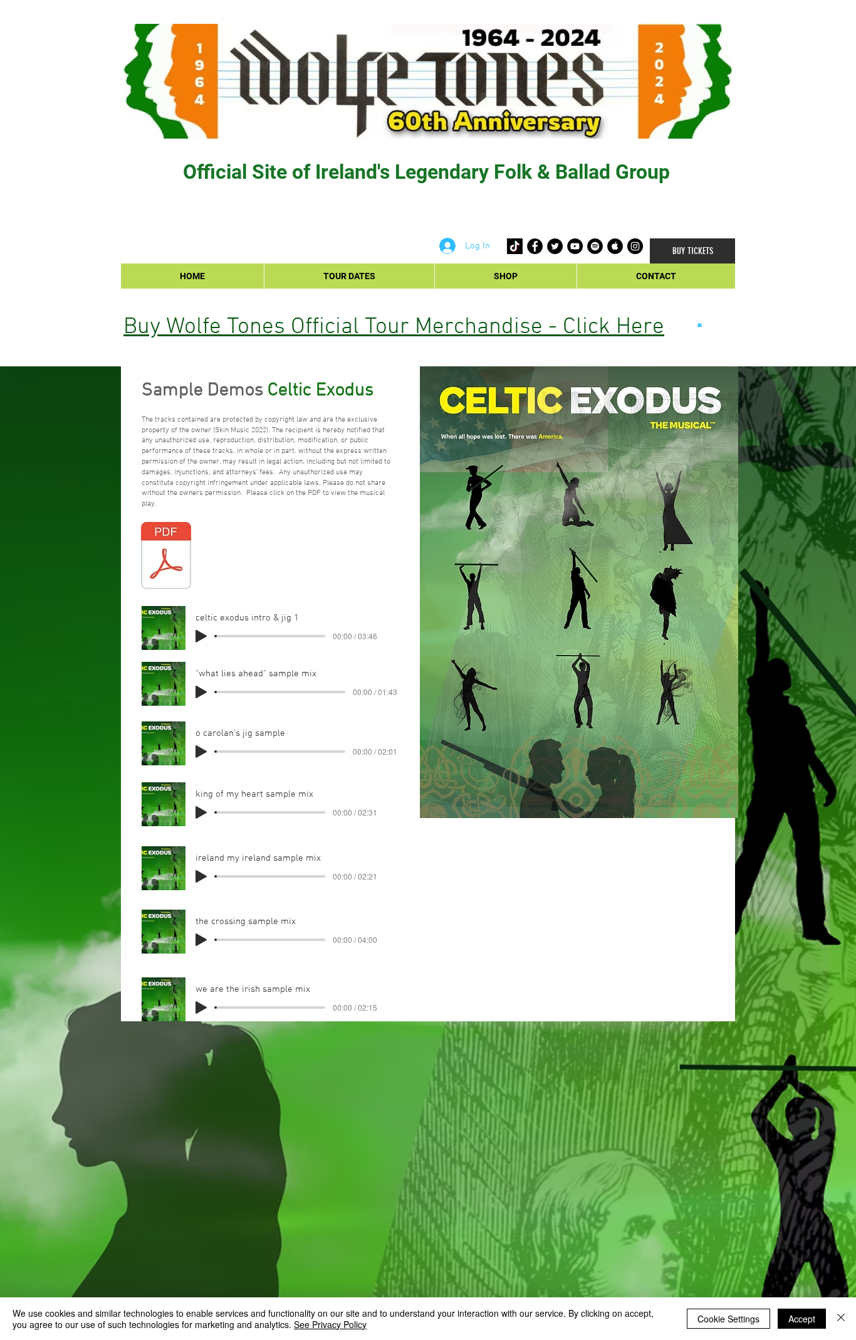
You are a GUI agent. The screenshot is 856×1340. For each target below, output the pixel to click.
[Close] (840, 1318)
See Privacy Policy (330, 1324)
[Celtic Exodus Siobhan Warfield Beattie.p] (166, 557)
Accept (801, 1318)
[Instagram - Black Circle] (635, 246)
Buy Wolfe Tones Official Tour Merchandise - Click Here (393, 327)
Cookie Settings (728, 1318)
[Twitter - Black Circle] (555, 246)
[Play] (201, 636)
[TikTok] (515, 246)
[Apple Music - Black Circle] (615, 246)
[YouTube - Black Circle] (575, 246)
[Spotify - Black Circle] (595, 246)
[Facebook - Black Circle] (535, 246)
